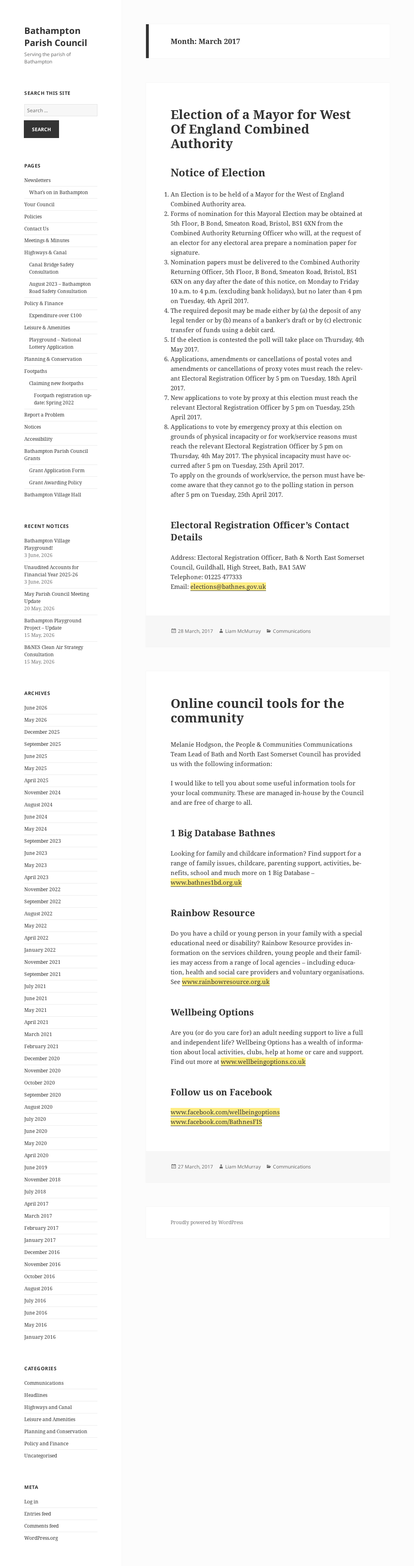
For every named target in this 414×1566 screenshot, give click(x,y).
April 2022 (36, 937)
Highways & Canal (45, 252)
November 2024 (42, 792)
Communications (43, 1383)
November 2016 (42, 1264)
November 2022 (42, 889)
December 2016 (42, 1252)
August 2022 (38, 913)
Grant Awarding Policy (55, 482)
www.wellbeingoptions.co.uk (263, 1061)
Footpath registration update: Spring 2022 (63, 399)
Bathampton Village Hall (52, 494)
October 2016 (39, 1276)
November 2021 (42, 962)
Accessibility (38, 438)
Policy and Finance (46, 1443)
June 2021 (35, 998)
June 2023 (35, 853)
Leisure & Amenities (47, 327)
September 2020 (42, 1094)
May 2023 (35, 865)
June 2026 (35, 707)
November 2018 (42, 1179)
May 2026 (35, 719)
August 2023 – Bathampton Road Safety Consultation (60, 288)
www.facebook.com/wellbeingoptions (225, 1112)
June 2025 (35, 756)
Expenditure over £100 (55, 315)
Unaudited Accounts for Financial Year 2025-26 (51, 571)
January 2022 (40, 949)
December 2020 (42, 1058)
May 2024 (35, 828)
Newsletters (37, 180)
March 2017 (38, 1215)
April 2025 (36, 780)
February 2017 (41, 1228)
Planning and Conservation (55, 1431)
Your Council (39, 204)
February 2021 (41, 1046)
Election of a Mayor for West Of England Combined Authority (261, 129)
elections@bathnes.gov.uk (228, 586)
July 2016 (35, 1300)
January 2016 (40, 1337)
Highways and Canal (48, 1407)
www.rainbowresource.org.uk (226, 982)
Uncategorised (40, 1455)
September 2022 (42, 901)
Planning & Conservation (53, 359)
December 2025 (42, 732)
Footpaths (35, 371)
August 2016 (38, 1288)
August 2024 (38, 804)
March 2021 (38, 1034)
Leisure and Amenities (49, 1419)
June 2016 (35, 1312)
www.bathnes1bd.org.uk (206, 882)
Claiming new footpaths (56, 383)
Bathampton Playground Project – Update (52, 624)
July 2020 (35, 1119)
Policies (33, 216)
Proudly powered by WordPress (207, 1222)
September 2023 (42, 840)
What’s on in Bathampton (58, 192)
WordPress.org (41, 1538)
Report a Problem (44, 414)
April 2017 (36, 1203)
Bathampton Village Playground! (47, 544)
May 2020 (35, 1143)
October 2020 (39, 1082)
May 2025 (35, 768)
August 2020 (38, 1106)
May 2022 (35, 925)
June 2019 (35, 1167)
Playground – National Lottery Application (55, 343)
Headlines (35, 1395)
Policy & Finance (43, 303)
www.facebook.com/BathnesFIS (216, 1122)
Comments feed (41, 1525)
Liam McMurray (243, 631)
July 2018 (35, 1191)
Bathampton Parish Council (55, 36)
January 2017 (40, 1240)
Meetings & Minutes (46, 240)
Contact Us (36, 228)
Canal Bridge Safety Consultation (51, 268)
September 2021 (42, 974)
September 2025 (42, 744)
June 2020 (35, 1131)
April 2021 (36, 1022)
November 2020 (42, 1070)
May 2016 (35, 1324)
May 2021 (35, 1010)
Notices (32, 426)
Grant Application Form (56, 470)
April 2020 (36, 1155)
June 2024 (35, 816)
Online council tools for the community (257, 710)
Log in (31, 1501)
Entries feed (37, 1513)
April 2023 (36, 877)
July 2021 (35, 986)
